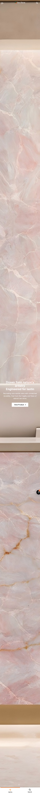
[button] (15, 784)
